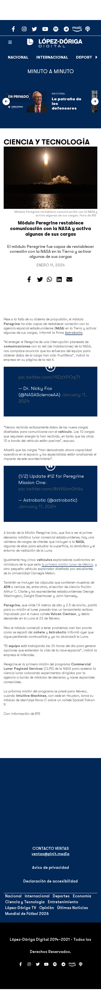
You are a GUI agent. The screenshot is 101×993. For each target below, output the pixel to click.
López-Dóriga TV (20, 908)
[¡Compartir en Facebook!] (29, 279)
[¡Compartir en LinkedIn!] (59, 279)
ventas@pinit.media (50, 854)
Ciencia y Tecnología (47, 142)
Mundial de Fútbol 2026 (27, 914)
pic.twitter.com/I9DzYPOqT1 (49, 377)
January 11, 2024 (37, 506)
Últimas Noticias (72, 908)
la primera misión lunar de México (67, 564)
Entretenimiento (63, 902)
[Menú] (10, 42)
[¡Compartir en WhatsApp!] (49, 279)
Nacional (18, 57)
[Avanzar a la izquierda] (6, 101)
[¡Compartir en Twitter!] (40, 279)
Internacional (52, 57)
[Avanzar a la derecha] (96, 57)
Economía (82, 896)
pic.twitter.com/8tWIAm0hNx (50, 489)
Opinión (46, 908)
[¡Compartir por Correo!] (69, 279)
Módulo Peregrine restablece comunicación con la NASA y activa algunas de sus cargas (50, 228)
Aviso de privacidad (50, 867)
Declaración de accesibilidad (50, 881)
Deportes (86, 57)
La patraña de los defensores (66, 104)
